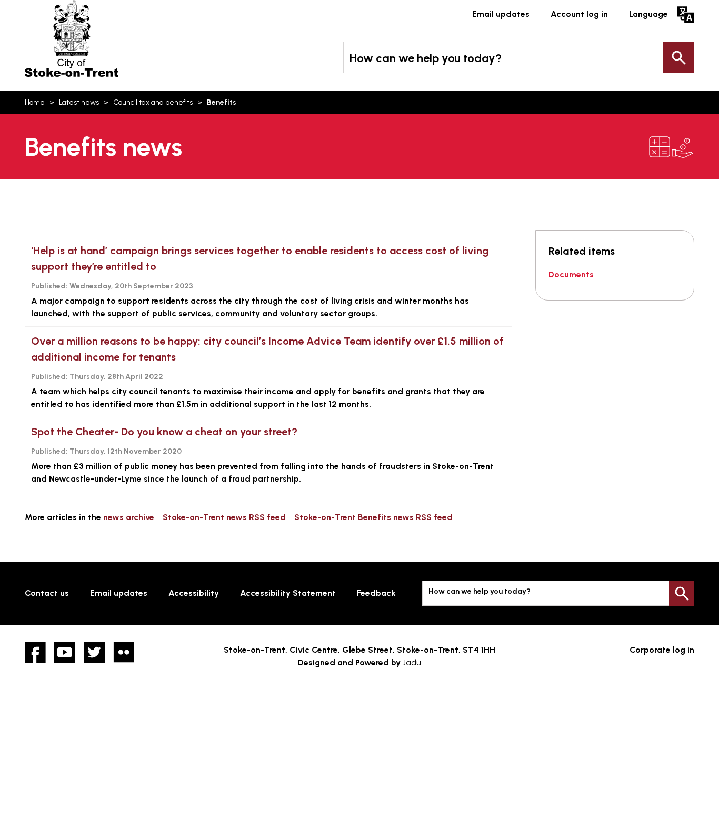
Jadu (412, 662)
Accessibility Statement (288, 593)
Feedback (376, 593)
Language (648, 14)
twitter (94, 652)
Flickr (123, 652)
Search (678, 57)
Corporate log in (662, 650)
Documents (571, 274)
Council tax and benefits (153, 102)
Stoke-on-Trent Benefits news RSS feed (373, 517)
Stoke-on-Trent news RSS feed (224, 517)
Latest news (79, 102)
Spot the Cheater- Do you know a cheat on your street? (164, 431)
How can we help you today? (425, 58)
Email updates (501, 14)
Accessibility (193, 593)
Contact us (47, 593)
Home (35, 102)
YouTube (64, 652)
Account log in (579, 14)
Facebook (35, 652)
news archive (128, 517)
